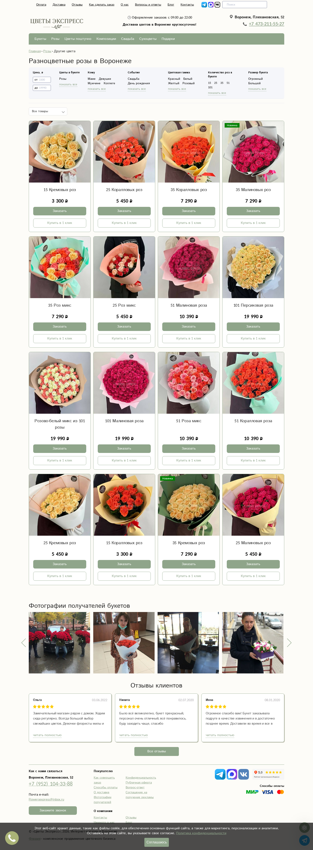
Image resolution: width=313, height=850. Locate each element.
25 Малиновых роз (253, 543)
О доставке (101, 792)
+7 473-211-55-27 (266, 24)
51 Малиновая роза (189, 305)
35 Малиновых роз (253, 190)
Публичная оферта (139, 782)
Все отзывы (156, 751)
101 (210, 87)
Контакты (187, 5)
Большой (254, 83)
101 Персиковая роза (253, 305)
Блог (171, 5)
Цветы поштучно (78, 38)
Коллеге (109, 83)
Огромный (255, 79)
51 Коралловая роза (253, 421)
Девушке (105, 79)
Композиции (106, 38)
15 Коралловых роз (124, 543)
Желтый (173, 83)
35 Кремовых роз (188, 543)
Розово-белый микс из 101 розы (59, 424)
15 (209, 83)
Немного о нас (104, 822)
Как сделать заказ (101, 5)
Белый (187, 79)
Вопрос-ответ (135, 787)
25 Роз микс (124, 305)
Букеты (40, 38)
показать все (68, 84)
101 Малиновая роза (124, 421)
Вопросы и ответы (148, 5)
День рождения (139, 83)
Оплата (41, 5)
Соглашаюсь (156, 842)
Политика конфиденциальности (201, 833)
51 (228, 83)
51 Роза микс (188, 421)
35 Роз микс (59, 305)
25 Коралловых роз (124, 190)
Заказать (60, 211)
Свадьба (127, 38)
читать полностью (47, 735)
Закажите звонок (52, 810)
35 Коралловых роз (189, 190)
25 (215, 83)
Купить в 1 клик (59, 222)
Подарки (168, 38)
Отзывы (77, 5)
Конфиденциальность (141, 778)
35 (221, 83)
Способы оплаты (106, 787)
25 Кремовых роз (59, 543)
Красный (174, 79)
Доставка (59, 5)
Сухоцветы (147, 38)
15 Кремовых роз (59, 190)
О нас (125, 5)
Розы (55, 38)
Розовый (188, 83)
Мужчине (94, 83)
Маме (92, 79)
